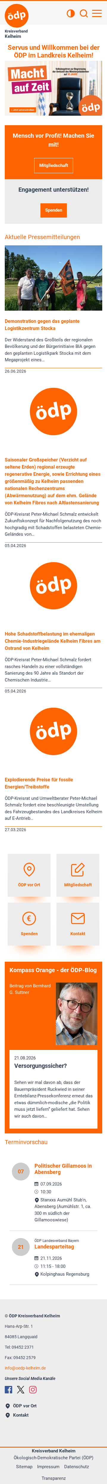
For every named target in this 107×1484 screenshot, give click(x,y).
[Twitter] (20, 1389)
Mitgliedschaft (53, 165)
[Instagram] (33, 1389)
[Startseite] (17, 16)
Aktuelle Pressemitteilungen (42, 237)
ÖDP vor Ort (25, 1406)
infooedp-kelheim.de (25, 1368)
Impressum (48, 1466)
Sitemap (24, 1466)
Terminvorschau (26, 1142)
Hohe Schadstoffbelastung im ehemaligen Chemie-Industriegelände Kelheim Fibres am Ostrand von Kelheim (52, 641)
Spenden (53, 210)
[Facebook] (8, 1389)
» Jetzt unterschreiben (22, 110)
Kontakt (21, 1415)
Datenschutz (76, 1466)
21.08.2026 (53, 1087)
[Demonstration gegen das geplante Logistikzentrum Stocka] (53, 309)
